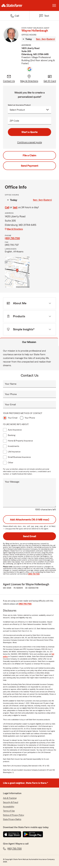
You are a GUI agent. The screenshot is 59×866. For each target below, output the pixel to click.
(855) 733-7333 (33, 574)
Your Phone (11, 394)
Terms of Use (9, 811)
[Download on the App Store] (12, 834)
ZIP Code (14, 121)
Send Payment (29, 165)
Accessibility (8, 807)
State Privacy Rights (12, 819)
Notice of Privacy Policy (13, 815)
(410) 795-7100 (12, 238)
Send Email (29, 536)
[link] (14, 5)
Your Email (10, 404)
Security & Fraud (10, 802)
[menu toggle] (54, 5)
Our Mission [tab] (29, 342)
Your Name (10, 384)
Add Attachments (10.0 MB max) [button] (29, 519)
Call (7, 207)
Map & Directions (15, 229)
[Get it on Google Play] (33, 834)
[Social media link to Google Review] (29, 69)
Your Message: (12, 482)
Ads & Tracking (9, 798)
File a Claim (29, 155)
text (15, 207)
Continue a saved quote (29, 142)
